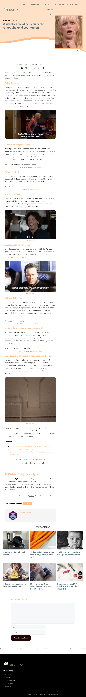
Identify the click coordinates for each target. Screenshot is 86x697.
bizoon (37, 189)
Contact (7, 677)
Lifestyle (35, 4)
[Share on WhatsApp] (38, 68)
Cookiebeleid (9, 683)
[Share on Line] (26, 68)
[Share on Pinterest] (30, 68)
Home (25, 4)
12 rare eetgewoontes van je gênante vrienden (15, 585)
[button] (30, 497)
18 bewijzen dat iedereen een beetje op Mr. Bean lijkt (30, 449)
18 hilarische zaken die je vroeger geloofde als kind (68, 553)
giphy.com (31, 140)
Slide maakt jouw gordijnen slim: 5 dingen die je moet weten (42, 554)
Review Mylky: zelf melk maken (14, 553)
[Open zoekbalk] (50, 14)
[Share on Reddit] (34, 68)
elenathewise (37, 167)
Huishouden (72, 4)
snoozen (8, 151)
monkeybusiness (37, 351)
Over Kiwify (8, 675)
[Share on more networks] (43, 68)
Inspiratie (59, 4)
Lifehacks (47, 4)
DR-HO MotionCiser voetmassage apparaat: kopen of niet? (40, 586)
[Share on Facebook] (17, 68)
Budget (50, 9)
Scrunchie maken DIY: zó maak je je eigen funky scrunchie (68, 586)
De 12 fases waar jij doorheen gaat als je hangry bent (30, 446)
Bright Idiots (54, 694)
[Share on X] (22, 68)
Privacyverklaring (10, 680)
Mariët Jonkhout (25, 513)
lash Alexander (38, 323)
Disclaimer (8, 686)
